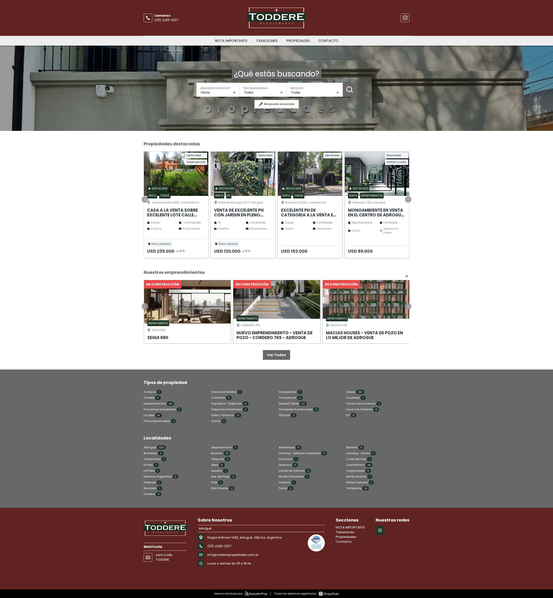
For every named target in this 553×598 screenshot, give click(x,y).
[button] (406, 276)
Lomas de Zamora (294, 471)
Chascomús (154, 459)
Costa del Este (358, 459)
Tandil (285, 488)
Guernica (287, 465)
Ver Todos (276, 354)
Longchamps (357, 471)
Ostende (152, 482)
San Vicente (221, 488)
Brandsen (153, 453)
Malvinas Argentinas (160, 476)
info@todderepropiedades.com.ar (233, 555)
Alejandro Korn (223, 447)
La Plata (151, 471)
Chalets (151, 398)
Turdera (151, 494)
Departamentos (158, 403)
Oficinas (286, 415)
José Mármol (358, 465)
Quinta (217, 421)
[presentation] (145, 199)
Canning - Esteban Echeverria (302, 453)
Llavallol (218, 471)
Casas (354, 392)
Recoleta (152, 488)
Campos (152, 392)
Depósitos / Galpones (228, 403)
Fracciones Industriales (162, 409)
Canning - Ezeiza (360, 453)
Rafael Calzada (359, 482)
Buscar (350, 90)
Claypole (219, 459)
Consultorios (290, 398)
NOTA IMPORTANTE (231, 40)
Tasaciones (267, 40)
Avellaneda (289, 447)
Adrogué (154, 447)
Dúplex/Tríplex (292, 403)
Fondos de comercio (362, 403)
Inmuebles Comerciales (298, 409)
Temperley (356, 488)
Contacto (328, 40)
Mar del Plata (222, 476)
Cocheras (220, 398)
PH (350, 415)
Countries (355, 398)
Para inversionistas (159, 421)
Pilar (216, 482)
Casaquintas (289, 392)
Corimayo (287, 459)
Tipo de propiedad (255, 88)
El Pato (150, 465)
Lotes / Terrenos (225, 415)
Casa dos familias (225, 392)
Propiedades (298, 40)
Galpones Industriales (228, 409)
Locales (152, 415)
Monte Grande (358, 476)
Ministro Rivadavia (293, 476)
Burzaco (219, 453)
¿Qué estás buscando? (215, 88)
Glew (217, 465)
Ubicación (297, 88)
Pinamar (286, 482)
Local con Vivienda (361, 409)
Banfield (354, 447)
